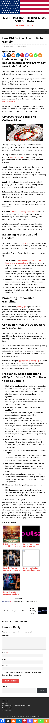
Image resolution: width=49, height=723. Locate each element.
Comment (6, 635)
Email (4, 659)
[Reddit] (13, 55)
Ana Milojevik (22, 46)
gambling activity (9, 101)
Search (4, 686)
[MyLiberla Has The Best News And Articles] (24, 12)
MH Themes (38, 716)
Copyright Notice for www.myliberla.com (16, 705)
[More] (40, 55)
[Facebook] (4, 55)
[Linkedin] (18, 55)
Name (4, 652)
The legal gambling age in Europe (24, 211)
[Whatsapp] (36, 55)
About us (5, 701)
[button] (45, 31)
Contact (5, 703)
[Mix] (31, 55)
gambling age (24, 243)
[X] (9, 55)
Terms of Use (7, 710)
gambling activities (17, 157)
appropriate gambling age (29, 361)
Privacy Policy (7, 708)
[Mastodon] (27, 55)
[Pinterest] (22, 55)
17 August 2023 (9, 46)
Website (5, 666)
